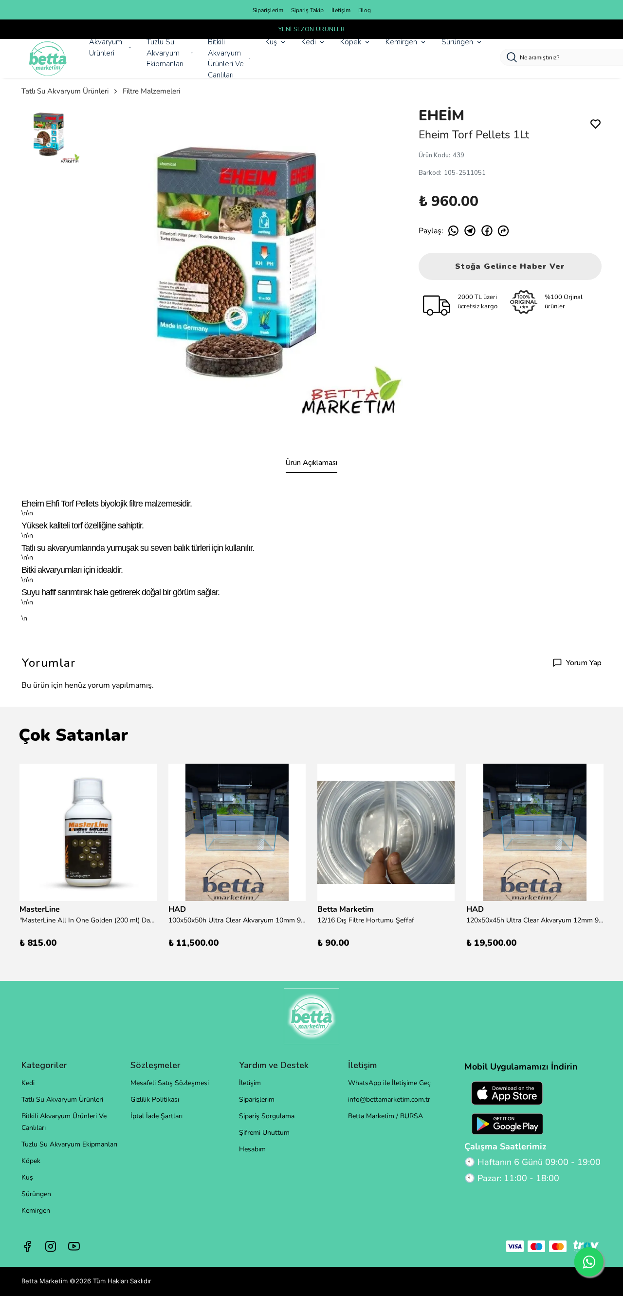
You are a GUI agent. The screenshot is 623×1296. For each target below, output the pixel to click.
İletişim (340, 10)
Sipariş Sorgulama (266, 1116)
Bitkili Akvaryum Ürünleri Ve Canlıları (226, 58)
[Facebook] (27, 1246)
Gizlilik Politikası (154, 1099)
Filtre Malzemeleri (151, 91)
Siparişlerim (268, 10)
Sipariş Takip (307, 10)
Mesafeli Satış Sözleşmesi (169, 1083)
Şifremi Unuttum (264, 1132)
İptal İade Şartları (156, 1116)
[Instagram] (50, 1246)
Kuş (271, 42)
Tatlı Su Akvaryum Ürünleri (65, 91)
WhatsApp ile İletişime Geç (389, 1083)
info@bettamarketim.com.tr (389, 1099)
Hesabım (252, 1149)
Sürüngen (457, 42)
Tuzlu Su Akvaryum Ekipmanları (165, 53)
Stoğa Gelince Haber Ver (510, 266)
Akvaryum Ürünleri (105, 47)
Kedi (308, 42)
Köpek (350, 42)
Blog (364, 10)
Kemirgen (401, 42)
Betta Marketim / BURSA (385, 1116)
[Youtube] (74, 1246)
